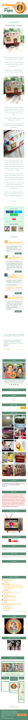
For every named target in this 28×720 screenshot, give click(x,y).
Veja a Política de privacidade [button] (8, 718)
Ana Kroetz (11, 298)
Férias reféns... (6, 581)
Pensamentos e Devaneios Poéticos (12, 604)
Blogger (17, 706)
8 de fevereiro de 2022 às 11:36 (12, 277)
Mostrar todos (23, 611)
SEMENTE (5, 601)
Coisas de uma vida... (8, 579)
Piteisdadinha (6, 584)
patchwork (19, 221)
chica (9, 258)
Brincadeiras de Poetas (9, 596)
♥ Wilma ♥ (10, 242)
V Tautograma (6, 609)
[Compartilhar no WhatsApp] (14, 214)
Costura (14, 221)
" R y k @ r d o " (12, 276)
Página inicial (7, 349)
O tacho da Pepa (7, 591)
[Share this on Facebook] (10, 212)
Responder (18, 253)
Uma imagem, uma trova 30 (9, 597)
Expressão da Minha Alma (9, 600)
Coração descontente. (8, 605)
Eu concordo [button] (21, 714)
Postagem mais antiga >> (21, 349)
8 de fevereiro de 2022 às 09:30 (15, 257)
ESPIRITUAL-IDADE (8, 608)
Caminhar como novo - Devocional (11, 593)
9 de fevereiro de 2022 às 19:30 (18, 297)
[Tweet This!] (18, 212)
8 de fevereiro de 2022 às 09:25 (17, 242)
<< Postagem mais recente (7, 348)
